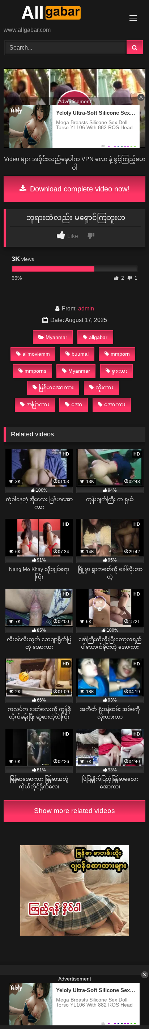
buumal (80, 354)
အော (76, 404)
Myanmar (56, 337)
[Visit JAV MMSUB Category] (74, 934)
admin (86, 308)
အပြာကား (37, 404)
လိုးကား (104, 387)
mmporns (35, 371)
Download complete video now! (78, 189)
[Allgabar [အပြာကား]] (61, 14)
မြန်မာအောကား (56, 387)
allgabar (98, 337)
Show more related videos (74, 810)
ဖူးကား (119, 371)
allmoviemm (36, 354)
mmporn (120, 354)
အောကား (114, 404)
